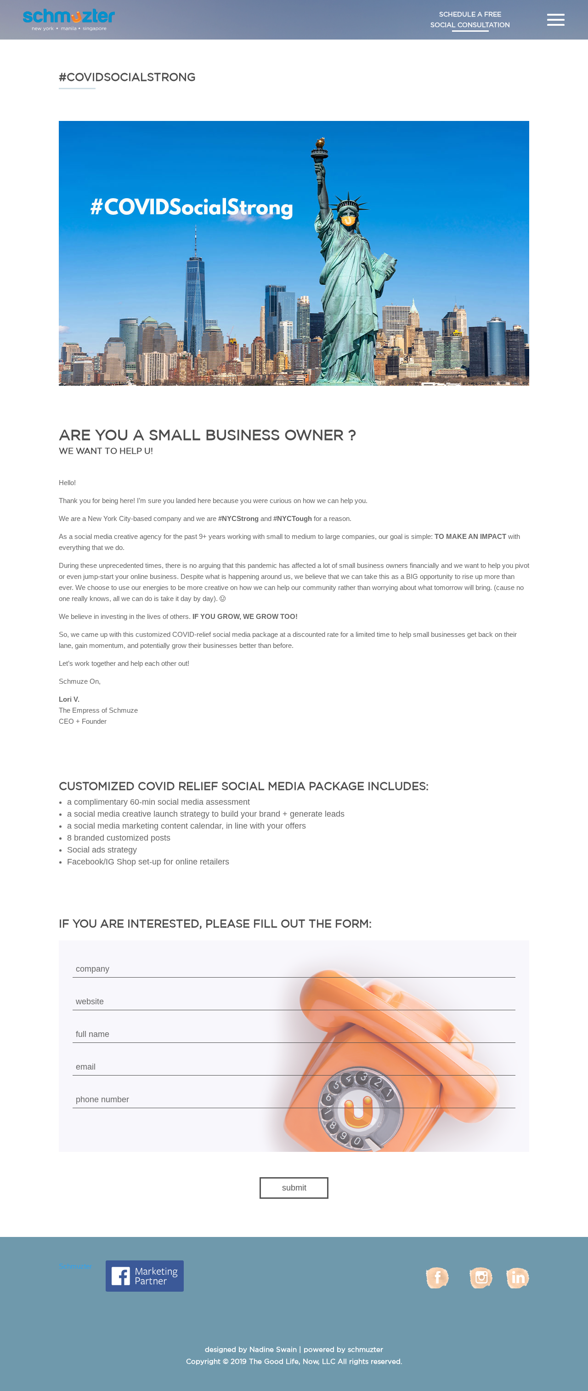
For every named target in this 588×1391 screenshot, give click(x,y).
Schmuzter (75, 1266)
